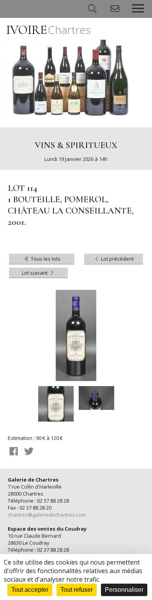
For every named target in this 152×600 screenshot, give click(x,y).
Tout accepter (29, 589)
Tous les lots (45, 258)
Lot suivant (35, 272)
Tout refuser (76, 589)
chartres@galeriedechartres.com (47, 514)
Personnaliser (124, 589)
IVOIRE (48, 29)
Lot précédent (117, 258)
